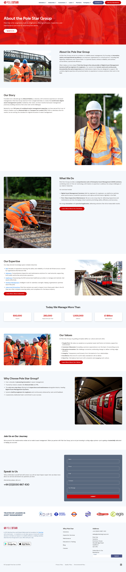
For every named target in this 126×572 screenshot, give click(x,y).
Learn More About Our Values (71, 362)
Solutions (42, 3)
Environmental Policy (79, 564)
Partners (79, 3)
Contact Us (98, 2)
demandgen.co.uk (22, 539)
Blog (64, 545)
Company (86, 3)
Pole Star (40, 532)
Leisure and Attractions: (13, 287)
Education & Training (69, 542)
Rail (7, 268)
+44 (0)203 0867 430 (99, 531)
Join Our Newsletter (113, 2)
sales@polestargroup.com (101, 534)
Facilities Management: (12, 283)
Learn (71, 3)
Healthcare (9, 278)
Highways (8, 273)
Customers (61, 3)
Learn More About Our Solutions (72, 209)
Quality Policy (68, 564)
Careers (65, 548)
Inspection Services (69, 535)
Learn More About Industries (15, 294)
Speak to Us (10, 31)
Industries (51, 3)
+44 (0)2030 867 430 (16, 484)
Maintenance (67, 538)
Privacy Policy (59, 564)
